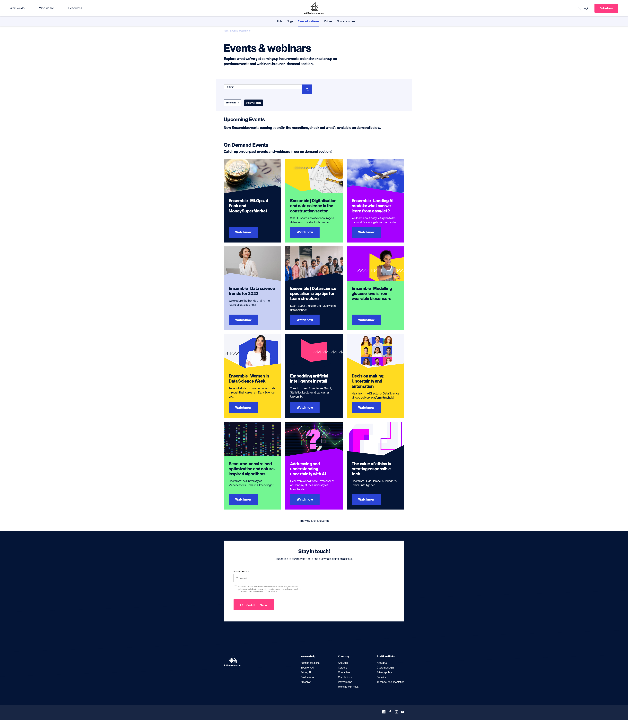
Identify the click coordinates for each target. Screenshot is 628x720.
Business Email (241, 571)
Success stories (346, 21)
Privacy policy (384, 672)
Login (586, 8)
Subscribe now (254, 605)
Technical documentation (390, 682)
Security (381, 677)
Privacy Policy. (271, 591)
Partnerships (345, 682)
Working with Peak (348, 686)
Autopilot (306, 682)
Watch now (243, 232)
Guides (328, 21)
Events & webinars (308, 21)
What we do (17, 8)
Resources (75, 8)
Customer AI (307, 677)
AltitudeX (382, 662)
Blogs (290, 21)
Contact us (344, 672)
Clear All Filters (253, 102)
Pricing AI (306, 672)
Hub (279, 21)
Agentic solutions (310, 662)
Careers (342, 667)
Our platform (345, 677)
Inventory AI (307, 667)
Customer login (385, 667)
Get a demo (606, 8)
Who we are (46, 8)
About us (343, 662)
